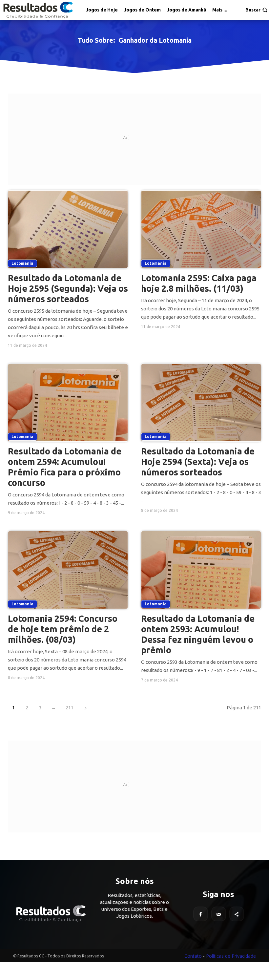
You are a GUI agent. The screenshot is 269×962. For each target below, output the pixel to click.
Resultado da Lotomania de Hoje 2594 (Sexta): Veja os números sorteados (198, 461)
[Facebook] (200, 914)
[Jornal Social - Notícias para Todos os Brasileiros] (38, 10)
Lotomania (22, 263)
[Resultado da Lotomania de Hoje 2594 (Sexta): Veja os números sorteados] (201, 403)
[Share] (236, 914)
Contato (193, 956)
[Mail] (218, 914)
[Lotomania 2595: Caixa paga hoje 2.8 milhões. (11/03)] (201, 229)
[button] (256, 10)
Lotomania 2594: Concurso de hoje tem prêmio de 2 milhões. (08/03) (62, 629)
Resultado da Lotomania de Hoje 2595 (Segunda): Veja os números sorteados (68, 288)
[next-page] (85, 707)
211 (69, 707)
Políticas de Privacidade (231, 956)
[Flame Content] (50, 913)
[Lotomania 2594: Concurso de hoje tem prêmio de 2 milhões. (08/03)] (68, 570)
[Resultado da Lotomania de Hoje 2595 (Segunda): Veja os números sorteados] (68, 229)
